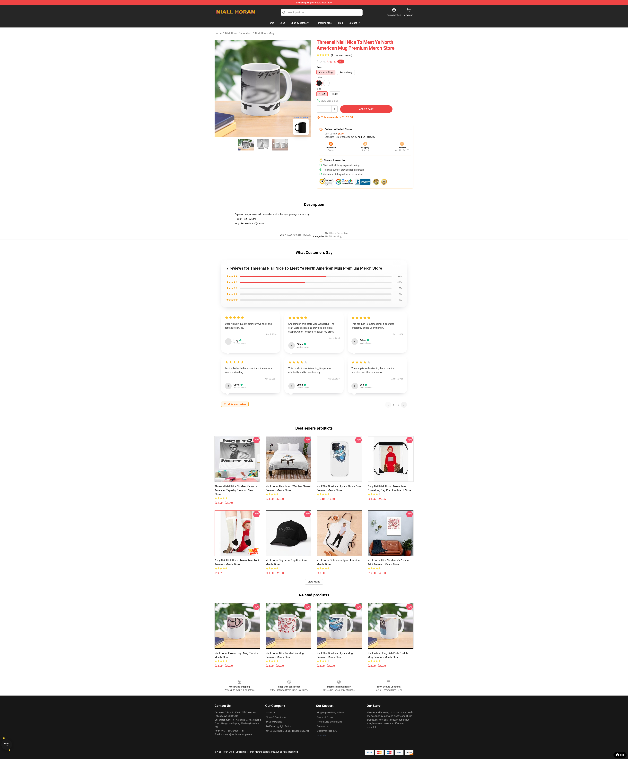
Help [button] (622, 755)
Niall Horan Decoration (238, 33)
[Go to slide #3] (280, 144)
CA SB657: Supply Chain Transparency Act (287, 731)
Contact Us (322, 726)
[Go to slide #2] (263, 144)
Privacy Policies (274, 721)
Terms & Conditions (276, 717)
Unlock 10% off (6, 744)
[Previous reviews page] (388, 405)
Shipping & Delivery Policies (330, 712)
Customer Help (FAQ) (327, 731)
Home (218, 33)
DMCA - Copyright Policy (278, 726)
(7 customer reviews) (341, 55)
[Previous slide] (219, 88)
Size (319, 88)
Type (319, 67)
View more (314, 582)
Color (319, 77)
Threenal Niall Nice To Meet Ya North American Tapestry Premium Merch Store (236, 490)
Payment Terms (325, 717)
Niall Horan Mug (264, 33)
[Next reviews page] (404, 405)
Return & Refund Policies (329, 721)
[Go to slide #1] (246, 144)
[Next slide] (306, 88)
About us (270, 712)
